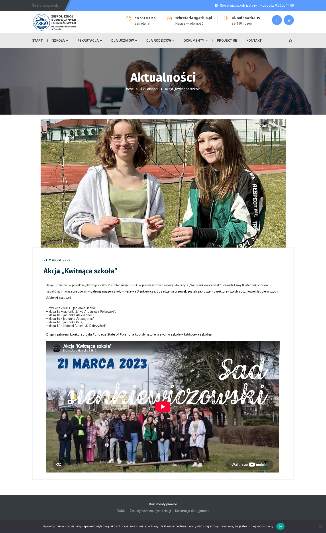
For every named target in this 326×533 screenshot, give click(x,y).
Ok (281, 526)
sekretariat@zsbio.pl (193, 18)
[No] (320, 526)
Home (129, 89)
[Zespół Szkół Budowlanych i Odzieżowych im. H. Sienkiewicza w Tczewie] (54, 22)
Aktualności (149, 89)
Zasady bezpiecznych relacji (150, 511)
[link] (118, 334)
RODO (121, 511)
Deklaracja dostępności (192, 511)
